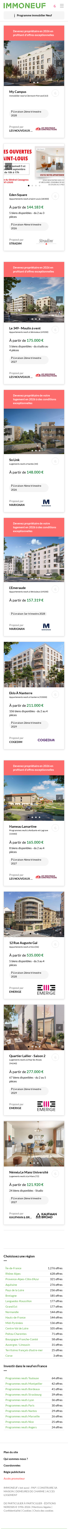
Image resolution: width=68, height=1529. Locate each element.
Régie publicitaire (14, 1472)
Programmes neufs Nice (19, 1421)
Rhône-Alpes (13, 1273)
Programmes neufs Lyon (19, 1400)
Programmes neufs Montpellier (23, 1383)
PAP (33, 1487)
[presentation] (8, 63)
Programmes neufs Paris (19, 1405)
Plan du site (11, 1452)
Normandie (12, 1312)
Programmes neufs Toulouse (22, 1378)
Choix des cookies (43, 1510)
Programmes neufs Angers (21, 1427)
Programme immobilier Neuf (34, 15)
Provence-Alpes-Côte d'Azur (22, 1279)
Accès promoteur (14, 1478)
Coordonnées (12, 1465)
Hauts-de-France (15, 1317)
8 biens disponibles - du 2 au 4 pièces (28, 844)
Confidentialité (12, 1510)
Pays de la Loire (14, 1290)
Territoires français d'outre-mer (24, 1350)
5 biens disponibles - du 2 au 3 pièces (29, 211)
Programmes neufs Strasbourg (23, 1394)
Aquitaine (11, 1284)
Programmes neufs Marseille (22, 1416)
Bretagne (11, 1295)
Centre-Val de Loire (16, 1328)
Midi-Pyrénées (14, 1322)
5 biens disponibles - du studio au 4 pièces (28, 344)
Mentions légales (41, 1507)
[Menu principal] (61, 5)
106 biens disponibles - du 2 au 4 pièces (28, 709)
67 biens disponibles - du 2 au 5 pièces (27, 1074)
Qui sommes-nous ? (16, 1458)
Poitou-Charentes (16, 1333)
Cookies (26, 1510)
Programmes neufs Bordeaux (22, 1389)
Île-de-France (13, 1268)
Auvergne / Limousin (17, 1344)
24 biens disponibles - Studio (28, 1186)
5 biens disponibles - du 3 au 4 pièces (26, 959)
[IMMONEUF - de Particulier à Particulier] (25, 5)
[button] (30, 82)
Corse (9, 1355)
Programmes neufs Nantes (21, 1410)
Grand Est (11, 1306)
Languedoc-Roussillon (18, 1301)
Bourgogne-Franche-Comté (21, 1339)
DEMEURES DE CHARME (30, 1491)
